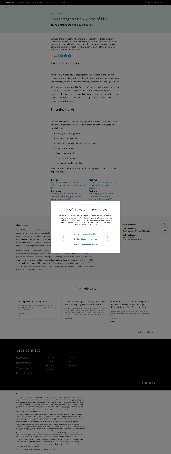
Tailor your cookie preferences (85, 244)
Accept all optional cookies (85, 234)
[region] (85, 227)
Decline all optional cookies (85, 239)
